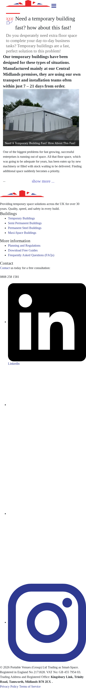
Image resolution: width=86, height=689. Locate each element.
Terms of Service (30, 686)
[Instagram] (47, 622)
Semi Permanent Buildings (25, 223)
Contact (5, 268)
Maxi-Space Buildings (22, 232)
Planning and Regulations (24, 245)
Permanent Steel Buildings (24, 228)
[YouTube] (47, 404)
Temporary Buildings (21, 218)
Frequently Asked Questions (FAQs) (31, 255)
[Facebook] (47, 513)
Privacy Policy (9, 686)
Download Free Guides (23, 250)
